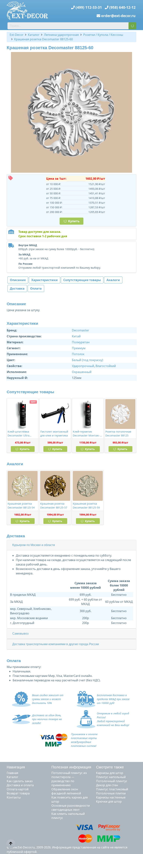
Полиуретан (81, 342)
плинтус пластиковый (112, 789)
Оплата (36, 288)
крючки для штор (109, 801)
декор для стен (107, 785)
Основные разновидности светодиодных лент (70, 808)
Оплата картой (17, 789)
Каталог (12, 777)
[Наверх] (11, 843)
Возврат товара (18, 793)
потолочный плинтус (111, 781)
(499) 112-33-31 (89, 7)
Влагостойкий (106, 366)
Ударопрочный (83, 366)
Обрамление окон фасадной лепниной (66, 791)
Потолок (78, 354)
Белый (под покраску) (87, 360)
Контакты (14, 797)
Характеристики (44, 280)
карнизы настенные (110, 797)
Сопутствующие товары (82, 280)
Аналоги (113, 280)
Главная (12, 773)
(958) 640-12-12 (122, 7)
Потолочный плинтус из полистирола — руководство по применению (69, 779)
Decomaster (80, 330)
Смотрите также (110, 767)
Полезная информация (71, 767)
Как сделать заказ (20, 781)
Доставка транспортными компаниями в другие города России (55, 644)
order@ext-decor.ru (118, 15)
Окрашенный (81, 372)
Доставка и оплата (20, 785)
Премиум (78, 348)
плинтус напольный (111, 777)
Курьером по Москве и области (33, 545)
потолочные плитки (111, 793)
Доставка (17, 288)
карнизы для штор (109, 773)
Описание (18, 280)
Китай (76, 336)
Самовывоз (20, 633)
